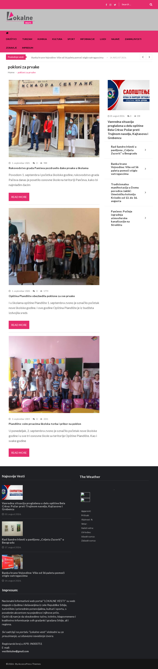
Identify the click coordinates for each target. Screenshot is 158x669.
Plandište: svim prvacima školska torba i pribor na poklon (45, 423)
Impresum (27, 47)
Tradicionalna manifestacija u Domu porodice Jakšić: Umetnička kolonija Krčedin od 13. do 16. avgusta (125, 193)
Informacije (87, 39)
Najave (115, 39)
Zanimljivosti (133, 39)
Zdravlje (11, 47)
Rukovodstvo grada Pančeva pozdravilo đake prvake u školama (48, 168)
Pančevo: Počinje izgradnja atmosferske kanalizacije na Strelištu (121, 218)
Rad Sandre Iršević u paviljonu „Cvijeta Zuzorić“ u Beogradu (124, 150)
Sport (71, 39)
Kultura (57, 39)
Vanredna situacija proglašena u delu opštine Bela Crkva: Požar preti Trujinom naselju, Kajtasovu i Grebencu (128, 130)
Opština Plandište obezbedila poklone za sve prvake (42, 296)
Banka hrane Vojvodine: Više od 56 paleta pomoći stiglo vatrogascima (67, 57)
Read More (19, 197)
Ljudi (103, 39)
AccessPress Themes (29, 663)
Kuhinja (42, 39)
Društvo (11, 39)
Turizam (27, 39)
